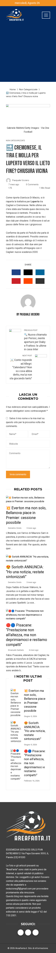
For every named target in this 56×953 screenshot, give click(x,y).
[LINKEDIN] (40, 272)
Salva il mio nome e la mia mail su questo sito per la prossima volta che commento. (25, 422)
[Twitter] (28, 932)
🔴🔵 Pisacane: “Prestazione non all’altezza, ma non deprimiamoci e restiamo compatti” (26, 635)
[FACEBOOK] (16, 272)
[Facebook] (21, 932)
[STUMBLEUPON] (28, 281)
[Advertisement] (28, 54)
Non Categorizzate (15, 141)
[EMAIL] (40, 281)
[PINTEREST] (16, 281)
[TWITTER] (28, 272)
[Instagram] (36, 932)
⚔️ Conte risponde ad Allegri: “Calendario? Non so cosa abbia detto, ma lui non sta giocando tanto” (21, 367)
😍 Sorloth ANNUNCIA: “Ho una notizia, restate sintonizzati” (25, 572)
